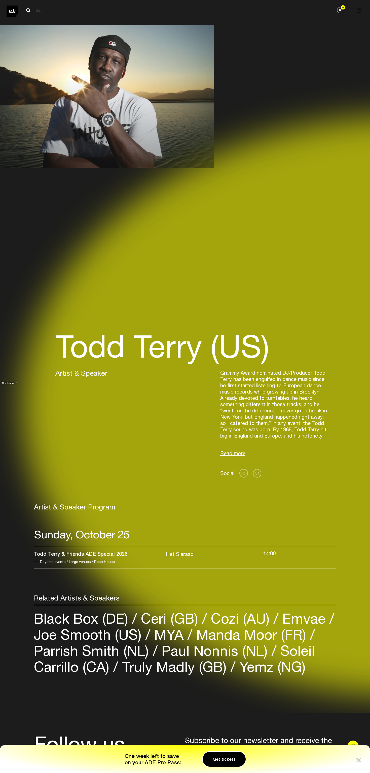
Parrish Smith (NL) (93, 650)
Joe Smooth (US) (89, 634)
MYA (169, 634)
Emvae (303, 618)
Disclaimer (8, 382)
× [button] (359, 759)
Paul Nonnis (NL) (215, 650)
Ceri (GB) (169, 618)
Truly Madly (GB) (174, 667)
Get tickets (224, 759)
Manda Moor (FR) (251, 634)
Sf (257, 473)
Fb (243, 473)
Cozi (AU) (240, 618)
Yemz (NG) (270, 667)
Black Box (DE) (83, 618)
